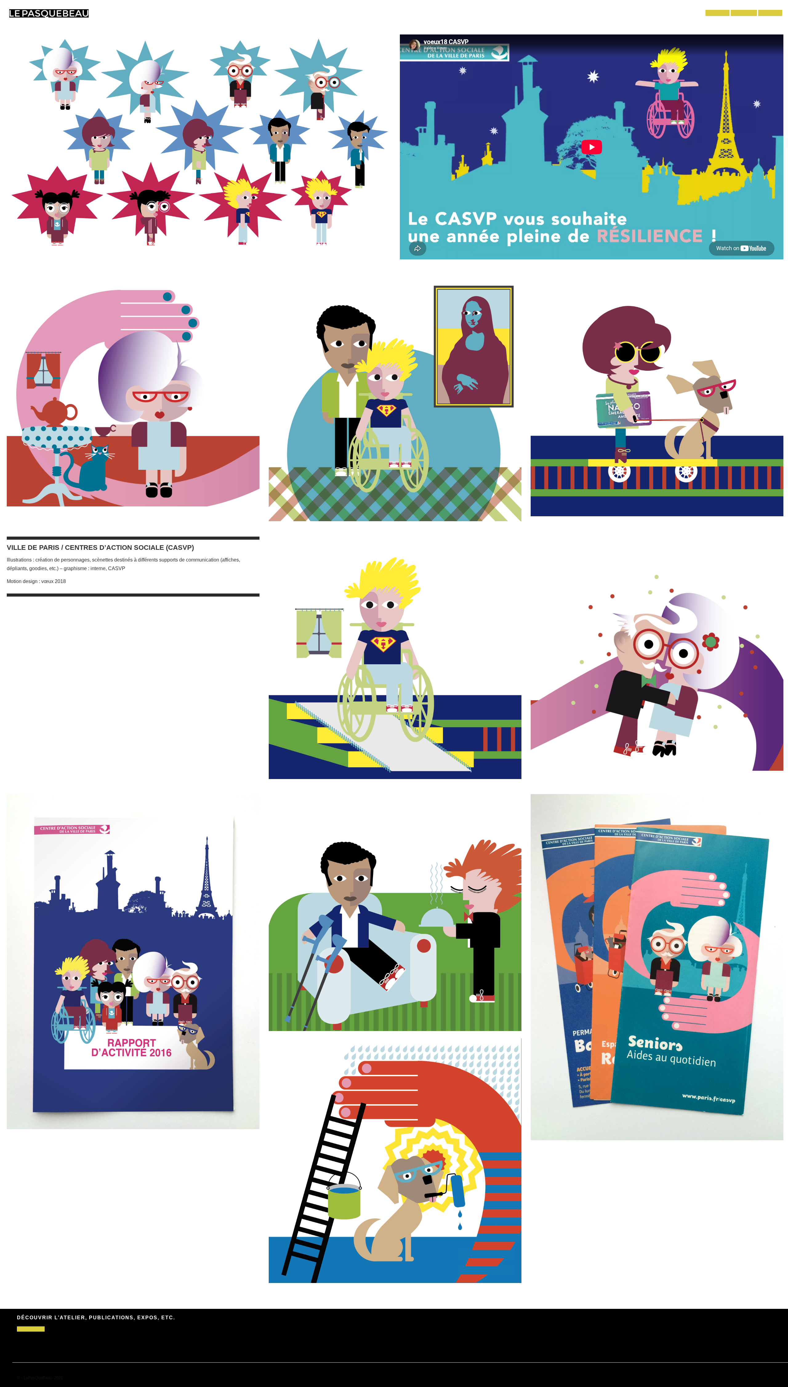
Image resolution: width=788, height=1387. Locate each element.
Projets (717, 13)
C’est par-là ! (31, 1329)
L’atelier (743, 13)
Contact (770, 13)
